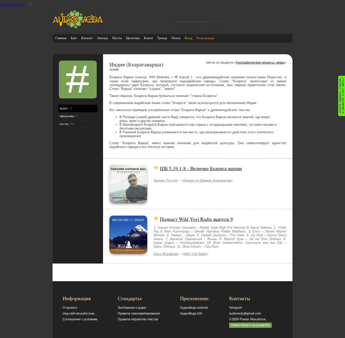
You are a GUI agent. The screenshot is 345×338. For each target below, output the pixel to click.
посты (64, 124)
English (5, 5)
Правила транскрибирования (139, 313)
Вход (188, 38)
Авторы (102, 38)
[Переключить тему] (30, 4)
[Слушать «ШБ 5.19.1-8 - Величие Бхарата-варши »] (128, 201)
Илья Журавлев (166, 254)
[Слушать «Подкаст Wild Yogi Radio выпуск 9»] (128, 252)
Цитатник (133, 38)
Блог (74, 38)
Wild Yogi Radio (195, 254)
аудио (64, 108)
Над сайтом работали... (79, 313)
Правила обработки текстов (138, 319)
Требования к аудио (132, 307)
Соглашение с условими (80, 319)
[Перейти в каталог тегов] (78, 97)
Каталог (87, 38)
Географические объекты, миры (260, 62)
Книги (148, 38)
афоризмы (67, 116)
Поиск (175, 38)
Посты (117, 38)
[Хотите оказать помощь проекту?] (341, 96)
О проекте (70, 307)
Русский (18, 5)
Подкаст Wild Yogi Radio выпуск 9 (196, 219)
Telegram (235, 307)
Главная (60, 38)
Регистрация (205, 38)
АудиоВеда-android (194, 307)
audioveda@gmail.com (245, 313)
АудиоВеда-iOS (191, 313)
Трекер (162, 38)
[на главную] (78, 27)
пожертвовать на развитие (250, 325)
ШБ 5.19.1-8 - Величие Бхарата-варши (201, 168)
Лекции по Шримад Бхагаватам (207, 180)
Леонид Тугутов (166, 180)
